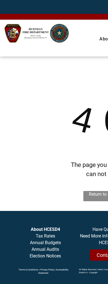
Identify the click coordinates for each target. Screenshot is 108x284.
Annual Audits (45, 249)
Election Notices (45, 256)
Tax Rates (45, 236)
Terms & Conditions (28, 269)
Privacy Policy (47, 269)
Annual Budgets (45, 242)
